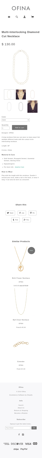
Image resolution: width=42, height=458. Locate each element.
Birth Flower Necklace (21, 278)
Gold (4, 120)
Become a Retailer (21, 413)
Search (21, 405)
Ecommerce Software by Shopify (21, 395)
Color (4, 117)
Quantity (5, 125)
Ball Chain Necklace (21, 320)
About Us (21, 408)
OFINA (21, 282)
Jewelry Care (19, 167)
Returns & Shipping (21, 410)
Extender (21, 361)
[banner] (21, 8)
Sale (31, 250)
